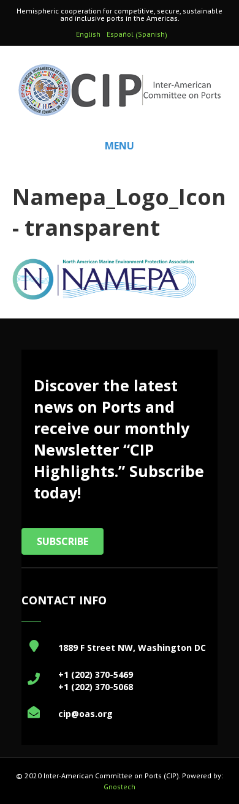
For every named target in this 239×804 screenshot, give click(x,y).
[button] (62, 541)
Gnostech (119, 786)
